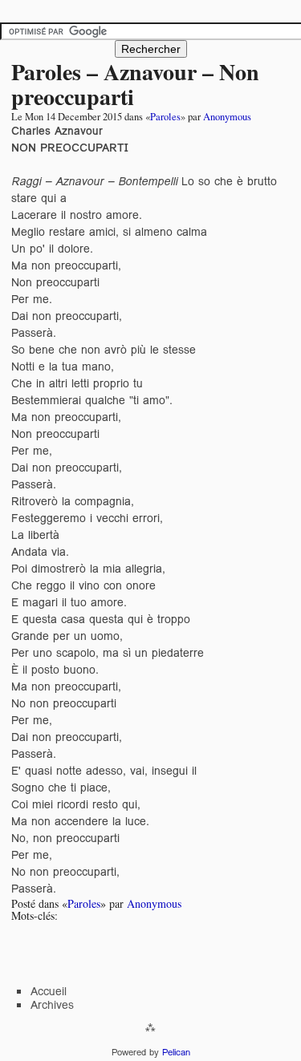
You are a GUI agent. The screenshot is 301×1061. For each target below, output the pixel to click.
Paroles (165, 117)
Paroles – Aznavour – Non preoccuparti (135, 84)
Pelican (176, 1052)
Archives (52, 1005)
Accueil (49, 991)
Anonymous (227, 117)
